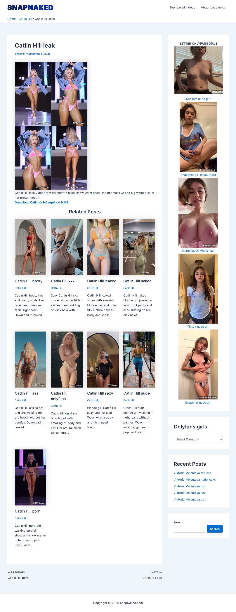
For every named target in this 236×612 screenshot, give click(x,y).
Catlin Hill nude (136, 393)
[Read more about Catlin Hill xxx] (66, 247)
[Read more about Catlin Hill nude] (139, 359)
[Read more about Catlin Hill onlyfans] (66, 359)
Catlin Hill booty (28, 281)
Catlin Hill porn (27, 511)
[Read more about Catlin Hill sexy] (103, 359)
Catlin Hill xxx (62, 281)
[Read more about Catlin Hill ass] (30, 359)
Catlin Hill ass (26, 393)
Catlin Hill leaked (102, 281)
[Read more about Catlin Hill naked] (139, 247)
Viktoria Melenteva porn (190, 499)
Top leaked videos (182, 7)
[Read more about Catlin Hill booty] (30, 247)
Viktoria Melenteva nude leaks (195, 479)
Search (178, 522)
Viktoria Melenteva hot (189, 486)
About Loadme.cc (213, 7)
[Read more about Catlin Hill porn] (30, 477)
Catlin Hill (20, 288)
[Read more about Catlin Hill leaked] (103, 247)
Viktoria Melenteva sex (190, 493)
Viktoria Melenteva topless (192, 473)
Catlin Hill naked (137, 281)
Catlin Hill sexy (100, 393)
